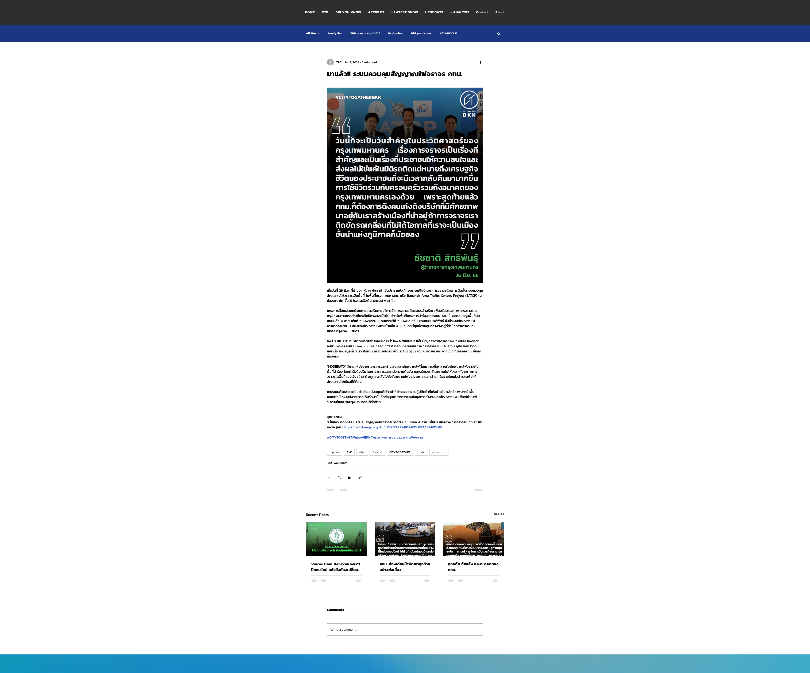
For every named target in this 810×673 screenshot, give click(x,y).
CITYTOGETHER (400, 452)
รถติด (421, 452)
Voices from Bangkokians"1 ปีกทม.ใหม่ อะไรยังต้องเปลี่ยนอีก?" (335, 567)
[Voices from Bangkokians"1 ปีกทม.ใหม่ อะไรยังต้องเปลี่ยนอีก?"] (336, 539)
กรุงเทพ (334, 452)
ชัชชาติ (377, 452)
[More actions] (480, 62)
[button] (434, 12)
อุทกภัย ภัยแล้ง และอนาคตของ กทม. (473, 567)
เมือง (362, 452)
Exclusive (395, 33)
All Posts (312, 33)
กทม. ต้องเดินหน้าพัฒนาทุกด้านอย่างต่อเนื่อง (405, 567)
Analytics (335, 33)
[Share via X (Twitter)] (339, 477)
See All (499, 514)
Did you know (421, 33)
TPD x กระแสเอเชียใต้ (365, 33)
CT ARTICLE (448, 33)
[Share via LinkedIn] (350, 477)
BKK (349, 452)
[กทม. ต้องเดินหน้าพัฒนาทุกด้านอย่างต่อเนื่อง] (405, 539)
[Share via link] (360, 477)
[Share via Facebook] (329, 477)
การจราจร (439, 452)
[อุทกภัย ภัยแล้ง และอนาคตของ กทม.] (473, 539)
